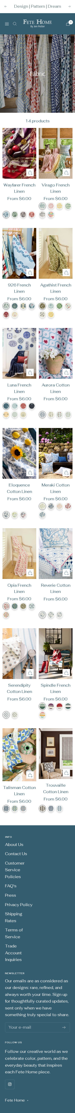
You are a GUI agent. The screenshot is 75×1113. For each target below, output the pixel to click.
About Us (14, 844)
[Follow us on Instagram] (9, 1084)
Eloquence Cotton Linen (19, 488)
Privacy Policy (18, 904)
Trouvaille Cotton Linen (55, 788)
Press (10, 895)
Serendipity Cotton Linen (19, 688)
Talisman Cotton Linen (19, 790)
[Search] (15, 24)
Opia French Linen (19, 588)
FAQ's (10, 886)
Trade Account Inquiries (13, 952)
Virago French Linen (56, 188)
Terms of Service (14, 933)
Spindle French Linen (55, 688)
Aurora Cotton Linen (56, 388)
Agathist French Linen (55, 288)
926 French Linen (19, 288)
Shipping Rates (13, 917)
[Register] (64, 1027)
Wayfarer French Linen (19, 188)
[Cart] (68, 24)
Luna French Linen (19, 388)
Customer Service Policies (15, 870)
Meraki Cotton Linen (56, 488)
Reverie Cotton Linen (55, 588)
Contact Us (16, 853)
